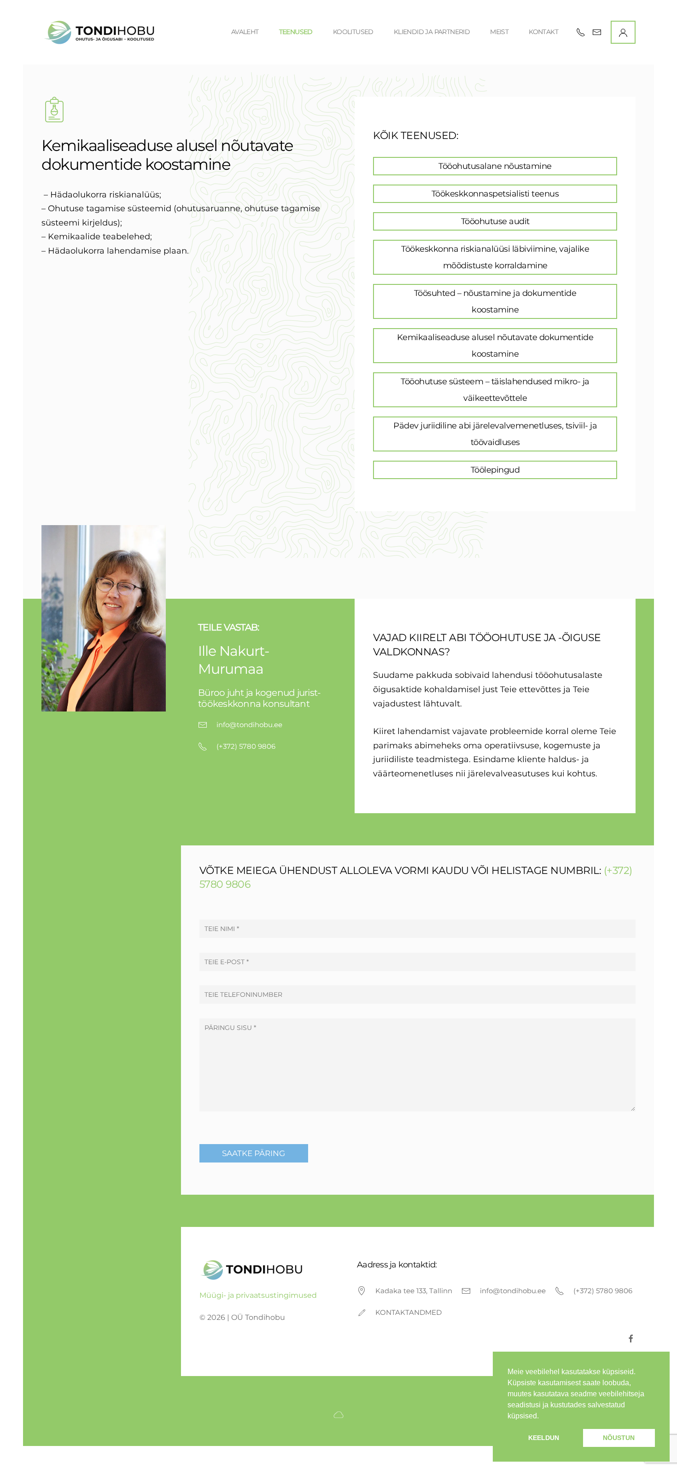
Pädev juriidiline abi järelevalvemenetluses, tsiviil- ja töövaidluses (495, 434)
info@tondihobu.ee (249, 724)
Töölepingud (495, 470)
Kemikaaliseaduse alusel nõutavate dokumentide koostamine (495, 345)
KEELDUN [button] (543, 1437)
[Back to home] (100, 32)
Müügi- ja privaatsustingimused (258, 1295)
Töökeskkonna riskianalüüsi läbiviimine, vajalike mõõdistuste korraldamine (495, 257)
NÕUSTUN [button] (619, 1437)
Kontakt (543, 32)
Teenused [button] (296, 32)
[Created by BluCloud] (338, 1414)
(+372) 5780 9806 (245, 746)
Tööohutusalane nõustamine (495, 166)
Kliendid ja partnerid (432, 32)
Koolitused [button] (353, 32)
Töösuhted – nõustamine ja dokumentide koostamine (495, 301)
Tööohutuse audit (495, 221)
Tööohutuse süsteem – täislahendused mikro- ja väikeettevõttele (495, 389)
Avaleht (245, 32)
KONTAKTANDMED (408, 1312)
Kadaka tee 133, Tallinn (413, 1290)
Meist (499, 32)
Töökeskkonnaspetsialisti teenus (495, 194)
